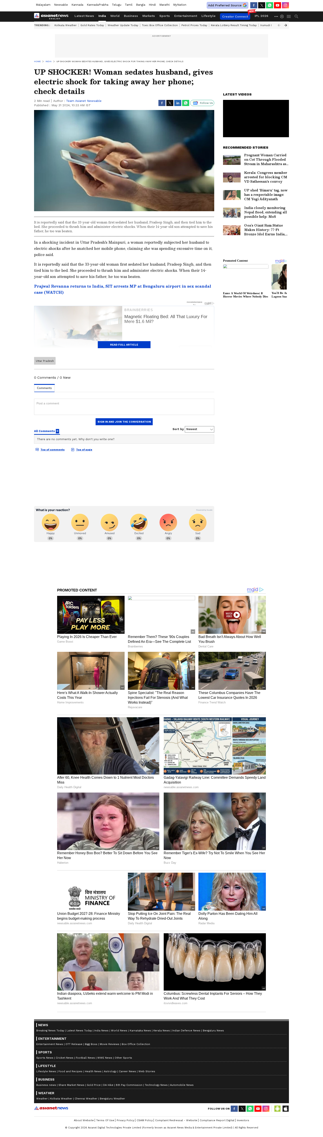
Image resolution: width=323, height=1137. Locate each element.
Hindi (152, 4)
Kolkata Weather (65, 25)
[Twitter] (261, 5)
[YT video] (277, 5)
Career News (127, 1071)
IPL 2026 (261, 16)
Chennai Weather (86, 1098)
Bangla (140, 4)
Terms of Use (105, 1120)
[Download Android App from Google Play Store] (277, 1109)
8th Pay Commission (129, 1085)
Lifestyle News (46, 1071)
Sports (164, 16)
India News (101, 1030)
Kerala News (161, 1030)
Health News (93, 1071)
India (102, 16)
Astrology (110, 1071)
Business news (46, 1085)
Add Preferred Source (224, 5)
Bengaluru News (213, 1030)
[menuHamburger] (289, 16)
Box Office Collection (136, 1044)
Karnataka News (140, 1030)
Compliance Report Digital (217, 1120)
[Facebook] (253, 5)
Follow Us (206, 103)
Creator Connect (235, 16)
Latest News (84, 16)
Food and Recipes (70, 1071)
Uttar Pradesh (45, 360)
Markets (148, 16)
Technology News (156, 1085)
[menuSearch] (296, 16)
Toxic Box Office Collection (160, 25)
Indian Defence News (186, 1030)
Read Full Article (124, 344)
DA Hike (108, 1085)
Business (131, 16)
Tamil (128, 4)
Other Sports (123, 1057)
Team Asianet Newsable (84, 101)
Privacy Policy (125, 1120)
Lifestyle (208, 16)
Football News (85, 1057)
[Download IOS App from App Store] (285, 1109)
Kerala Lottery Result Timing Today (234, 25)
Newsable (61, 4)
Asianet (51, 1108)
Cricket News (64, 1057)
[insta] (285, 5)
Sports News (44, 1057)
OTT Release (73, 1044)
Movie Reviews (109, 1044)
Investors (243, 1120)
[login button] (283, 16)
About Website (84, 1120)
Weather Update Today (123, 25)
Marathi (164, 4)
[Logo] (52, 16)
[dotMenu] (276, 16)
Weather (42, 1098)
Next (285, 25)
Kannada (77, 4)
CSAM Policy (145, 1120)
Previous (279, 25)
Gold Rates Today (92, 25)
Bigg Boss (91, 1044)
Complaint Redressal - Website (176, 1120)
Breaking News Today (50, 1030)
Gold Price (94, 1085)
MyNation (179, 4)
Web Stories (146, 1071)
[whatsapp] (269, 5)
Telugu (116, 4)
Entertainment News (49, 1044)
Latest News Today (79, 1030)
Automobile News (182, 1085)
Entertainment (185, 16)
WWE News (104, 1057)
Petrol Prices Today (194, 25)
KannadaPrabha (97, 4)
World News (119, 1030)
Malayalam (43, 4)
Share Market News (71, 1085)
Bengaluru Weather (112, 1098)
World (115, 16)
